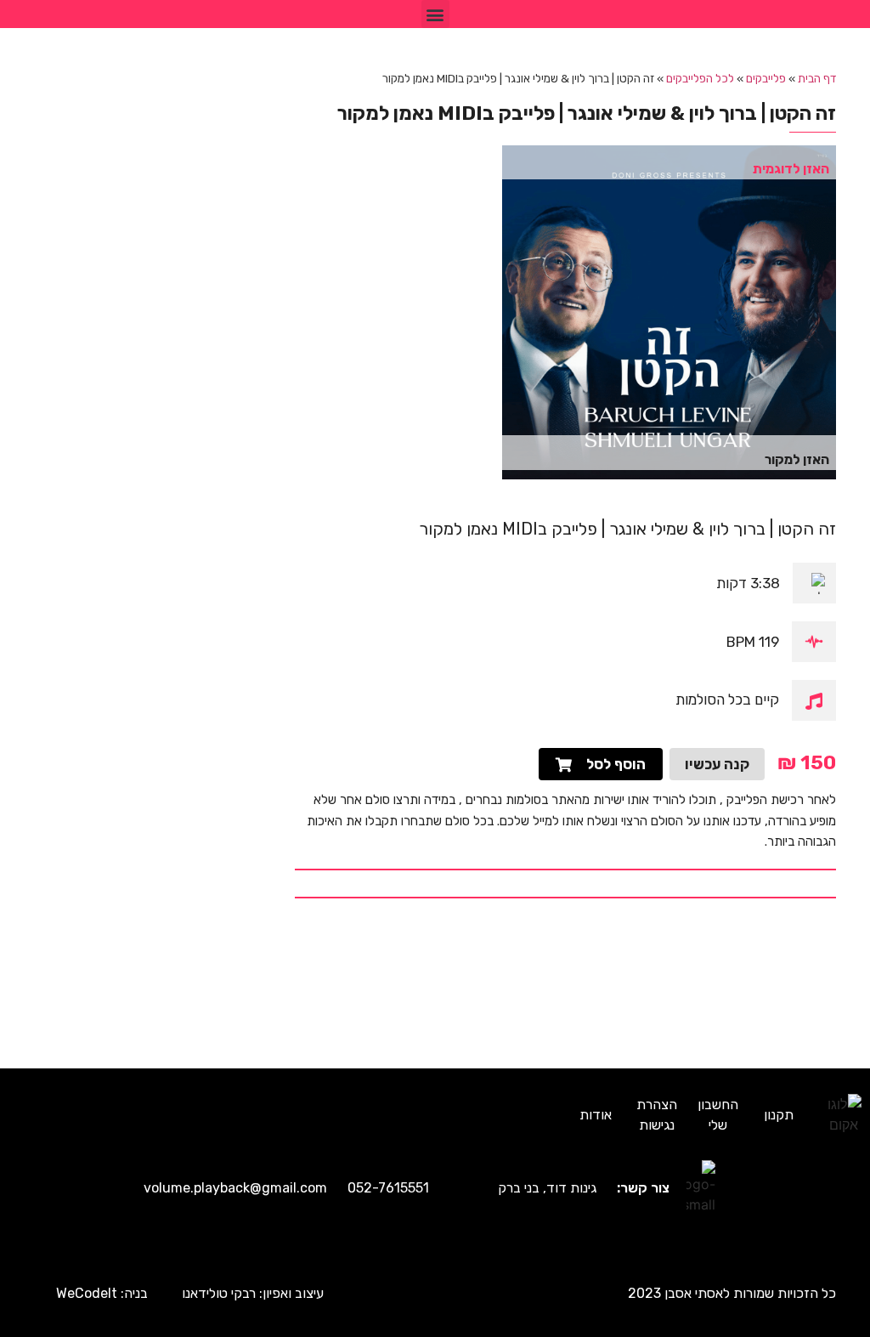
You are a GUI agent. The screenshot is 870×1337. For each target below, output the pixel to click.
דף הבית (817, 78)
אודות (595, 1115)
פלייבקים (766, 78)
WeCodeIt (86, 1293)
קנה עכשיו (717, 764)
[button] (435, 14)
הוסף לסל (616, 764)
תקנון (779, 1115)
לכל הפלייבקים (700, 78)
